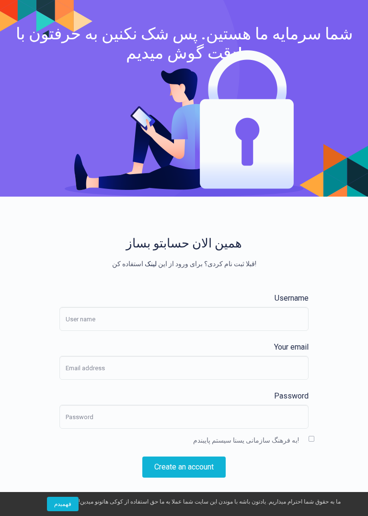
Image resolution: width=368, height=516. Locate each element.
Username (292, 298)
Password (291, 395)
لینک (151, 264)
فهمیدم (62, 504)
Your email (291, 347)
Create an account (184, 466)
